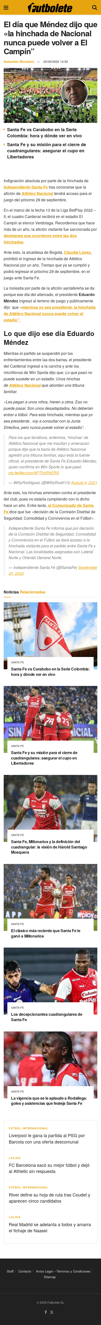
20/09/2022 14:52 (55, 61)
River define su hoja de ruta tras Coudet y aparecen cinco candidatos (49, 1197)
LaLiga (15, 1158)
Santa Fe (17, 662)
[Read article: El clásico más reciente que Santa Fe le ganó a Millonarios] (50, 897)
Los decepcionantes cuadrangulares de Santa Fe (46, 1016)
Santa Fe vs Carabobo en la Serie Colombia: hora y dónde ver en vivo (44, 132)
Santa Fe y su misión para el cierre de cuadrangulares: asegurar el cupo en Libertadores (46, 150)
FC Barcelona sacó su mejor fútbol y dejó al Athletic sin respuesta (49, 1168)
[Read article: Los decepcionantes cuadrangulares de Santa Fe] (50, 981)
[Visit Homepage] (50, 7)
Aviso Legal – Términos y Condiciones (63, 1271)
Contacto (24, 1271)
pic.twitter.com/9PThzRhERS (34, 473)
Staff (10, 1271)
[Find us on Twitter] (52, 1312)
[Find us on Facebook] (46, 1312)
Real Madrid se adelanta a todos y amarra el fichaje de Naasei (50, 1227)
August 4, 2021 (84, 482)
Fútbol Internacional (28, 1128)
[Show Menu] (6, 7)
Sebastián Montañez (19, 61)
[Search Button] (94, 7)
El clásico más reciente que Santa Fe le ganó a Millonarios (45, 933)
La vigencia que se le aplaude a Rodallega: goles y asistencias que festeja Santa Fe (49, 1100)
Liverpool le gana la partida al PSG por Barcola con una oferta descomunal (47, 1138)
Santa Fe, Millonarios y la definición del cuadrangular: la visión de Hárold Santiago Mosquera (49, 847)
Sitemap (50, 1276)
